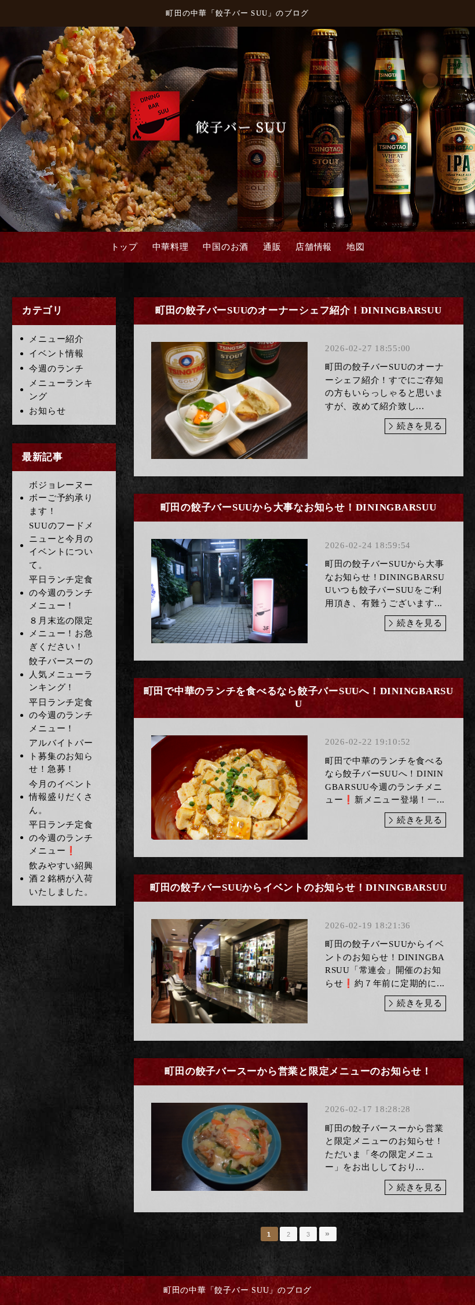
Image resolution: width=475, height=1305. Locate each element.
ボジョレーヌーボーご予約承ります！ (61, 498)
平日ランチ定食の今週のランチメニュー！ (61, 592)
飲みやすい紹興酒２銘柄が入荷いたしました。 (61, 878)
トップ (124, 246)
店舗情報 (313, 246)
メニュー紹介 (56, 339)
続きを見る (420, 426)
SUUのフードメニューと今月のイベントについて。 (61, 545)
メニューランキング (61, 389)
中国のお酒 (226, 246)
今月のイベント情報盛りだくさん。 (61, 797)
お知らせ (47, 410)
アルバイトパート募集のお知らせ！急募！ (61, 756)
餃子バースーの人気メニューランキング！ (61, 674)
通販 (272, 246)
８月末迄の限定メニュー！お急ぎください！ (61, 633)
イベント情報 (56, 353)
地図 (355, 246)
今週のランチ (56, 368)
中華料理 (170, 246)
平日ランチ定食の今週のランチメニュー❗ (61, 837)
